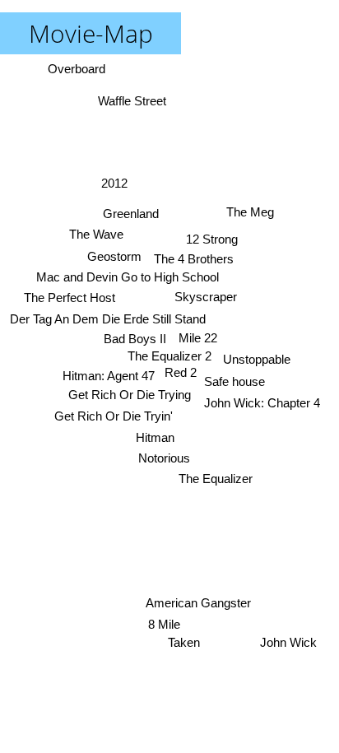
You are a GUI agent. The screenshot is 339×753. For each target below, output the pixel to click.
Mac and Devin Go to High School (127, 277)
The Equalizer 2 (169, 356)
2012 (115, 183)
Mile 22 (198, 338)
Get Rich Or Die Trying (129, 395)
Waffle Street (132, 101)
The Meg (250, 212)
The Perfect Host (70, 297)
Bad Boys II (135, 339)
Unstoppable (256, 359)
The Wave (96, 234)
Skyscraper (205, 297)
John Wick (288, 642)
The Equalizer (216, 479)
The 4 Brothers (195, 259)
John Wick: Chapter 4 (262, 404)
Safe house (234, 381)
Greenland (132, 213)
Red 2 (181, 372)
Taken (185, 642)
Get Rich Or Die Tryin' (113, 416)
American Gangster (198, 603)
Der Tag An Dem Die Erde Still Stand (108, 319)
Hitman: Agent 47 (109, 376)
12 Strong (212, 239)
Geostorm (115, 256)
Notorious (163, 458)
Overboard (76, 69)
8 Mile (163, 624)
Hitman (155, 437)
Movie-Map (91, 33)
